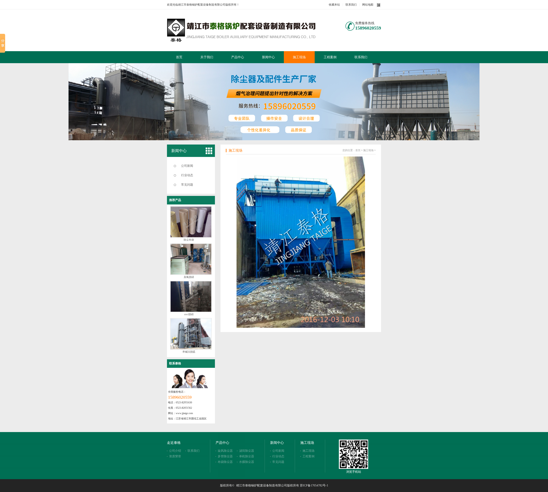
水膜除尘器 (246, 462)
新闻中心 (268, 57)
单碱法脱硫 (188, 351)
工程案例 (330, 57)
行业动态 (187, 175)
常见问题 (187, 184)
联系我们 (351, 4)
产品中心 (237, 57)
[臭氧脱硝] (191, 274)
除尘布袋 (189, 239)
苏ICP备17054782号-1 (314, 485)
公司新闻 (187, 165)
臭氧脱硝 (189, 277)
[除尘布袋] (191, 236)
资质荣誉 (175, 456)
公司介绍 (175, 450)
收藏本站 (334, 4)
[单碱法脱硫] (191, 348)
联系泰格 (175, 363)
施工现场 (299, 57)
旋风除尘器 (225, 450)
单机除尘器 (246, 456)
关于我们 (206, 57)
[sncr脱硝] (191, 311)
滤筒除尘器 (246, 450)
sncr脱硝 (189, 314)
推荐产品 (175, 200)
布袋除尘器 (225, 462)
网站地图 (367, 4)
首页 (179, 57)
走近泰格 (174, 442)
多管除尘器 (225, 456)
